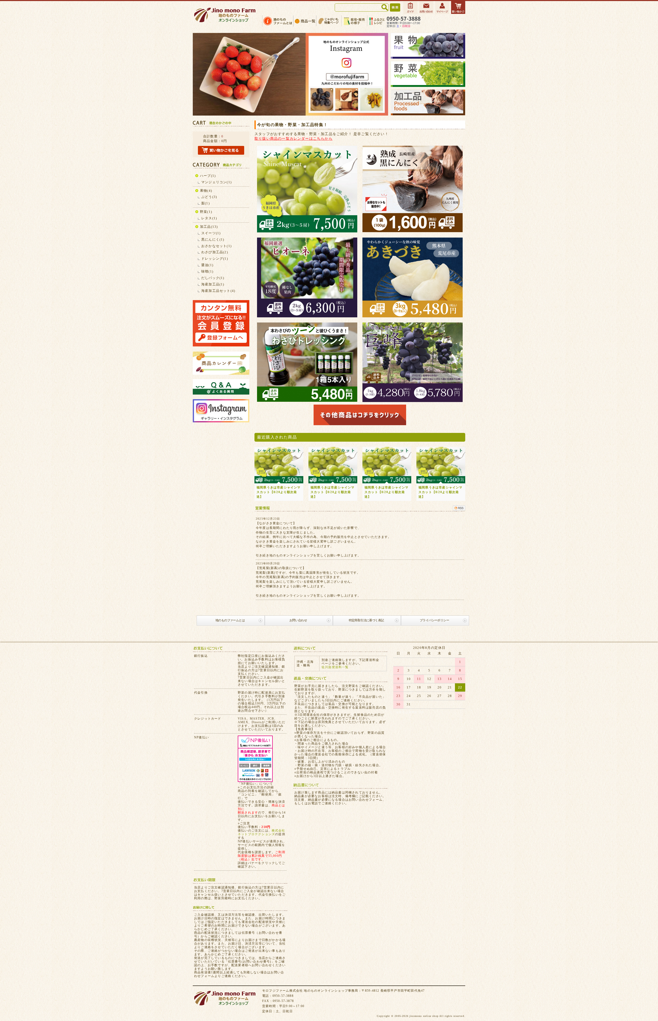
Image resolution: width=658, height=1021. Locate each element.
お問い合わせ (298, 620)
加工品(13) (209, 227)
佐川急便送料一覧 (335, 667)
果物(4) (206, 191)
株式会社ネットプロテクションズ (261, 832)
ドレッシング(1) (214, 258)
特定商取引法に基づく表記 (366, 620)
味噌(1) (207, 271)
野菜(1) (206, 212)
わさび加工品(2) (214, 252)
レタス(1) (209, 218)
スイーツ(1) (211, 233)
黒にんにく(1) (212, 239)
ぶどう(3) (209, 197)
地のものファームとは (230, 620)
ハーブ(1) (208, 176)
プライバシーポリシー (434, 620)
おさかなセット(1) (216, 246)
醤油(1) (207, 265)
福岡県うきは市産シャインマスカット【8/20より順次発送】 (279, 492)
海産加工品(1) (212, 284)
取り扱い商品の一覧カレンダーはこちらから (293, 138)
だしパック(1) (212, 278)
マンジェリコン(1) (216, 182)
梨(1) (205, 203)
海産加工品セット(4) (218, 291)
